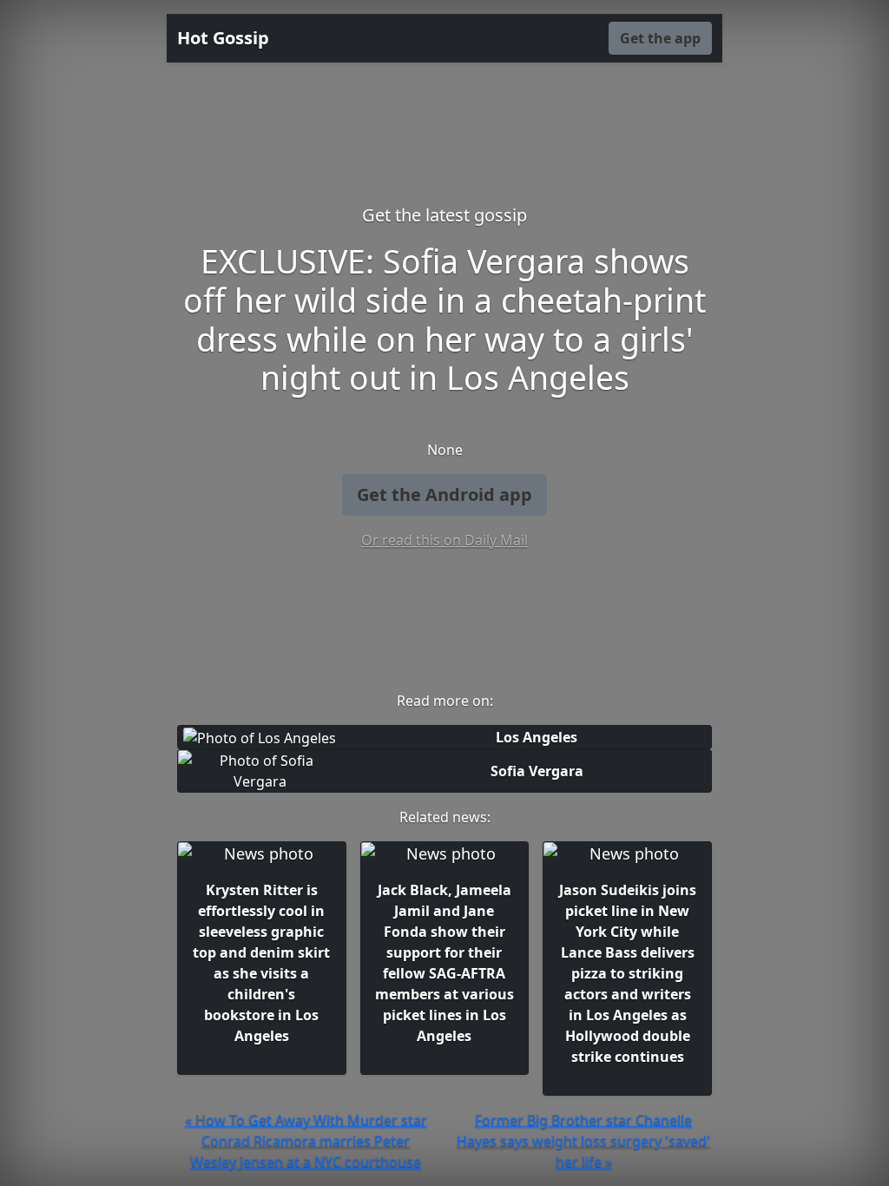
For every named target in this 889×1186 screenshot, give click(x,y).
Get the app (660, 38)
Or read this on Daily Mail (444, 540)
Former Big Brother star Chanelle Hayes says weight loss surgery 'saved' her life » (583, 1140)
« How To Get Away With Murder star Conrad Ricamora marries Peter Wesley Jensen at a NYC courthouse (306, 1140)
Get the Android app (444, 494)
